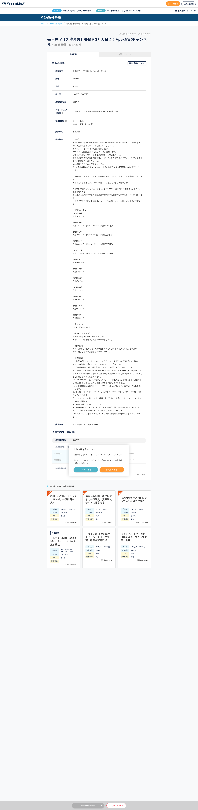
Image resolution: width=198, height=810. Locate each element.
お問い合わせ (173, 4)
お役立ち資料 (188, 4)
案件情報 (73, 54)
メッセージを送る (88, 806)
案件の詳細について (137, 63)
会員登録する (112, 470)
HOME (43, 24)
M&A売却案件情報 (56, 24)
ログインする (86, 470)
